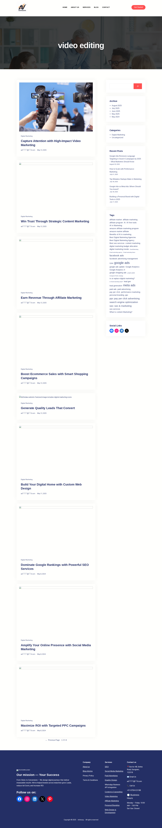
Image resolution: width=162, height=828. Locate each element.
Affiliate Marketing (112, 801)
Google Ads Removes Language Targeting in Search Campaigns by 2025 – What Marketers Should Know (125, 159)
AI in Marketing (116, 225)
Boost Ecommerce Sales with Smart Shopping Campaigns (54, 376)
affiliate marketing (130, 220)
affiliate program (116, 223)
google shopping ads (118, 273)
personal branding (117, 295)
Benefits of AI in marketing (120, 234)
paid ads (113, 289)
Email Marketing (134, 249)
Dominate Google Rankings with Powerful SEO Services (55, 566)
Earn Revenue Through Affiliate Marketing (51, 297)
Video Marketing (111, 796)
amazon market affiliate (119, 231)
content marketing (132, 243)
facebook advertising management (124, 259)
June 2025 (116, 111)
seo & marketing (123, 306)
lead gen (127, 281)
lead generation (116, 286)
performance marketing (130, 292)
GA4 (111, 263)
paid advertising (123, 289)
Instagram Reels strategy (116, 275)
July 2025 (115, 108)
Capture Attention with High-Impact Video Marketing (51, 143)
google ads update (117, 267)
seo (111, 306)
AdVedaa (81, 820)
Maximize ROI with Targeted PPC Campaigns (53, 725)
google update (131, 273)
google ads (122, 263)
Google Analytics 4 (117, 270)
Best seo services (117, 243)
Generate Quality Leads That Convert (48, 408)
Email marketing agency (116, 252)
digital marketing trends (119, 249)
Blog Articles (88, 771)
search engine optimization (124, 302)
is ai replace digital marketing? (122, 278)
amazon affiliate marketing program (124, 228)
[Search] (138, 86)
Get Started (138, 7)
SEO (107, 767)
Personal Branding (112, 805)
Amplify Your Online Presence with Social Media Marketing (56, 647)
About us (86, 767)
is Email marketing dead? (116, 281)
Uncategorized (117, 137)
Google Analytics (132, 267)
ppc (126, 295)
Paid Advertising (111, 776)
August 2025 (117, 105)
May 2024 (115, 117)
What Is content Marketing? (121, 312)
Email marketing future (129, 252)
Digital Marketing (27, 136)
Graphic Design (111, 780)
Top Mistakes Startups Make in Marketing (126, 179)
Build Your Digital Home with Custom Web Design (51, 486)
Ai (125, 223)
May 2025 (115, 114)
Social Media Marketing (114, 771)
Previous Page (52, 740)
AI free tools (132, 223)
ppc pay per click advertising (125, 298)
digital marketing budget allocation (124, 246)
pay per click (115, 292)
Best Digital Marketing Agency (122, 240)
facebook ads (117, 255)
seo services (115, 309)
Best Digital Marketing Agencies (123, 237)
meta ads (129, 285)
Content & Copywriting (113, 792)
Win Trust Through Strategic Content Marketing (55, 221)
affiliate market (116, 220)
